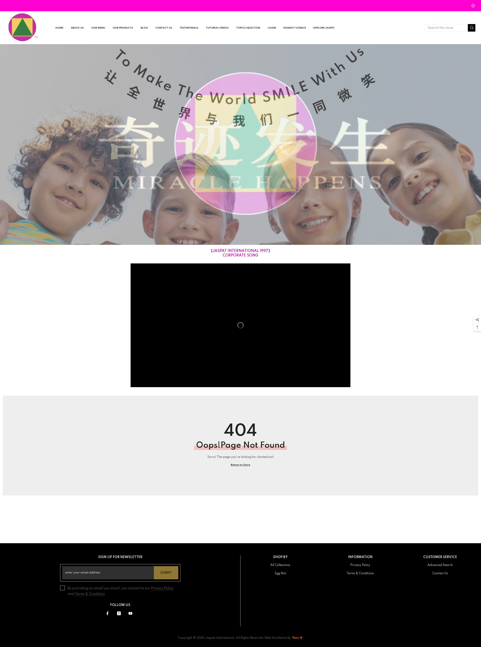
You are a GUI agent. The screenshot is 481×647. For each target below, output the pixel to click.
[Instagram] (119, 613)
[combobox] (446, 28)
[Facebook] (107, 613)
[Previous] (8, 144)
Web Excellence (276, 637)
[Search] (450, 28)
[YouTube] (130, 613)
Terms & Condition (90, 594)
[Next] (473, 144)
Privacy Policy (162, 588)
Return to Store (240, 465)
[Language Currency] (473, 5)
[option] (240, 144)
